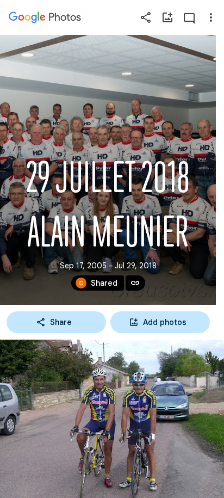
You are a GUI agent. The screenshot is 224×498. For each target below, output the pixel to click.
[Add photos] (167, 17)
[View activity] (189, 17)
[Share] (146, 17)
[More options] (211, 17)
